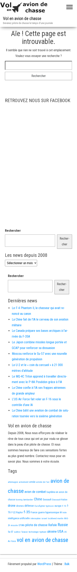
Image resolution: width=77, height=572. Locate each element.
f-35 (27, 512)
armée (32, 482)
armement (23, 482)
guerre (41, 512)
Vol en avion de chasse (22, 18)
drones (20, 505)
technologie (34, 532)
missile (14, 525)
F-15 (64, 506)
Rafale (52, 525)
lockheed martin (55, 518)
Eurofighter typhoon (44, 506)
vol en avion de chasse (42, 540)
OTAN (21, 525)
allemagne (13, 482)
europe (57, 506)
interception (35, 518)
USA (60, 531)
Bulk (66, 564)
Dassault (47, 499)
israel (44, 518)
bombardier (28, 499)
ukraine (52, 531)
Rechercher (13, 230)
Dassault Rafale (59, 499)
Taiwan (24, 532)
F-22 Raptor (17, 512)
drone (11, 505)
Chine (38, 499)
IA (61, 512)
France (34, 512)
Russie (63, 524)
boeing (19, 499)
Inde (64, 512)
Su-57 (10, 531)
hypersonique (52, 512)
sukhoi (17, 531)
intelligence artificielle (19, 518)
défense (29, 505)
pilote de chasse (36, 525)
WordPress (44, 564)
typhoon (42, 532)
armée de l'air (43, 482)
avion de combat (35, 492)
